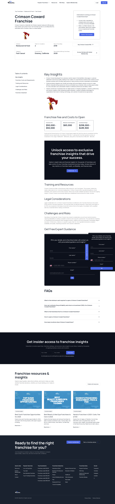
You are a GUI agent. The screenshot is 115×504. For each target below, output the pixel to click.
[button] (44, 3)
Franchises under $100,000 (44, 480)
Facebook (96, 468)
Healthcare (67, 474)
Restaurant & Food (56, 482)
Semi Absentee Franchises (29, 473)
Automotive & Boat (56, 468)
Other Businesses (69, 477)
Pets (53, 479)
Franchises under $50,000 (43, 478)
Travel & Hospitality (56, 484)
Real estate (67, 479)
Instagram (96, 473)
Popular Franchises (83, 468)
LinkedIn (96, 475)
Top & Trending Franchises (29, 475)
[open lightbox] (51, 103)
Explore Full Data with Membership (84, 474)
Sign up (104, 2)
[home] (11, 2)
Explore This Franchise (87, 34)
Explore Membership (72, 2)
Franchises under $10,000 (43, 470)
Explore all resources (93, 384)
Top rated (25, 470)
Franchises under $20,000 (43, 473)
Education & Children (69, 470)
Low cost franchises (27, 468)
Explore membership (73, 442)
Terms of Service (96, 498)
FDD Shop (61, 2)
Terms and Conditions (69, 356)
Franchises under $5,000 (43, 468)
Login (97, 2)
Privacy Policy (88, 498)
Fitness (53, 474)
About (16, 474)
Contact (16, 477)
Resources (54, 2)
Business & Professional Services (57, 471)
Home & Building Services (58, 477)
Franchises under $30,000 (43, 475)
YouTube (96, 470)
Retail (66, 482)
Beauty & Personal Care (70, 468)
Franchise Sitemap (83, 477)
